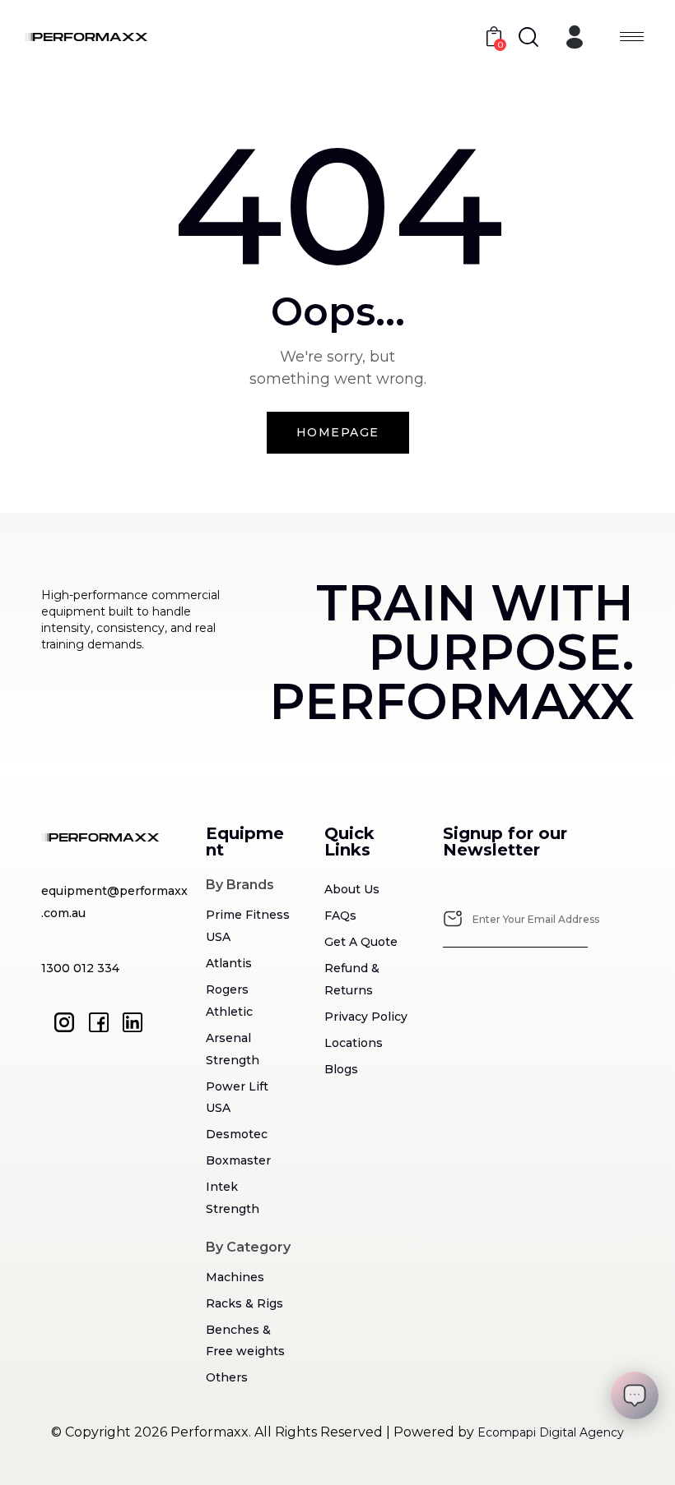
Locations (353, 1042)
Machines (235, 1277)
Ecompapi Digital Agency (550, 1432)
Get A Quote (361, 941)
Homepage (337, 432)
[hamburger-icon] (631, 36)
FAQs (340, 915)
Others (227, 1377)
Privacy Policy (365, 1016)
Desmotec (237, 1134)
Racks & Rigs (244, 1303)
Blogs (341, 1069)
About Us (351, 889)
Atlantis (229, 963)
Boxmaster (238, 1160)
